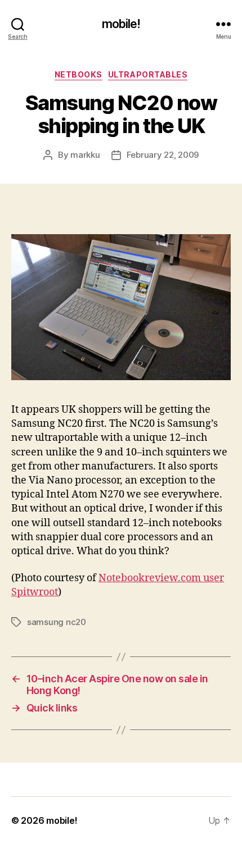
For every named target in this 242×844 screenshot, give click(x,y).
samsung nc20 (56, 622)
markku (85, 154)
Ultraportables (147, 74)
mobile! (121, 24)
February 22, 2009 (163, 154)
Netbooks (78, 74)
